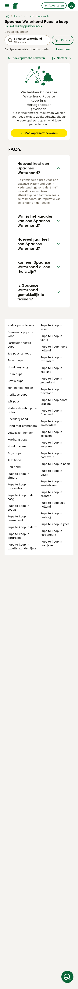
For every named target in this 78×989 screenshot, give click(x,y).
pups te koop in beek (55, 464)
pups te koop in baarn (51, 472)
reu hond (14, 467)
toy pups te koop (19, 353)
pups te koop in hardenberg (51, 532)
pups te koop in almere (18, 475)
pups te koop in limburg (51, 515)
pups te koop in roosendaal (18, 486)
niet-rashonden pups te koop (22, 410)
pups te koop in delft (22, 527)
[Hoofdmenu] (7, 5)
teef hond (14, 460)
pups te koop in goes (55, 524)
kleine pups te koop (21, 325)
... (24, 16)
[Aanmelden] (71, 5)
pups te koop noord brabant (54, 401)
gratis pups (15, 381)
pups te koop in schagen (51, 433)
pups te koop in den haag (21, 497)
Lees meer (63, 49)
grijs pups (14, 453)
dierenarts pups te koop (20, 334)
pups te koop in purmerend (18, 518)
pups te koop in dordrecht (18, 536)
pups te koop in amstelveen (51, 483)
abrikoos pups (17, 394)
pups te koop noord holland (54, 348)
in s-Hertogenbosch (23, 26)
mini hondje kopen (20, 388)
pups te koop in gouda (18, 507)
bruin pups (15, 374)
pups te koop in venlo (51, 338)
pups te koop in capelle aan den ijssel (22, 546)
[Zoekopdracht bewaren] (67, 977)
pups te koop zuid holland (53, 504)
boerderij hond (18, 419)
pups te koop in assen (51, 327)
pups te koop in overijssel (51, 543)
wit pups (14, 401)
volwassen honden (21, 432)
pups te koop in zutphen (51, 444)
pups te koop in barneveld (51, 455)
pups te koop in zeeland (51, 370)
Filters (65, 40)
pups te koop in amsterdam (51, 423)
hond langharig (18, 367)
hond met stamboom (22, 426)
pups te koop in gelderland (51, 380)
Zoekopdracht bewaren (28, 58)
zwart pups (15, 360)
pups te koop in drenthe (51, 494)
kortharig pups (17, 439)
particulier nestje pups (19, 344)
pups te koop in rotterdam (51, 359)
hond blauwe (17, 446)
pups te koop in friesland (51, 412)
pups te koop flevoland (50, 391)
